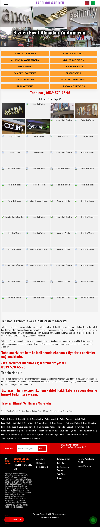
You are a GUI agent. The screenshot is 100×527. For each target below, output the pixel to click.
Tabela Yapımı (29, 423)
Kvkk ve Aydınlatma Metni (86, 460)
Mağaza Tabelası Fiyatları (10, 434)
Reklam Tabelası (43, 423)
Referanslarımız (63, 459)
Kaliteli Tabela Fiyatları (9, 431)
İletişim (60, 478)
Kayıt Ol (41, 448)
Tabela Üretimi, (32, 411)
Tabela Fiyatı (68, 411)
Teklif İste (61, 474)
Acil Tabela (17, 423)
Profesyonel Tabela (73, 423)
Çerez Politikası (84, 466)
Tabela (3, 419)
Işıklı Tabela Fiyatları (28, 431)
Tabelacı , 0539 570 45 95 (50, 92)
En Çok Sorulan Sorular (63, 468)
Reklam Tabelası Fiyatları (48, 431)
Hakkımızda (40, 463)
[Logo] (50, 3)
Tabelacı (12, 419)
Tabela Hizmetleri (89, 423)
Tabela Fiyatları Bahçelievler (77, 434)
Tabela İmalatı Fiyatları (86, 431)
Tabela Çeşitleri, (19, 411)
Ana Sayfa (40, 459)
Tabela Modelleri (51, 419)
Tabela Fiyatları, (7, 411)
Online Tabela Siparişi (47, 427)
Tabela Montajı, (43, 411)
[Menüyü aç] (6, 2)
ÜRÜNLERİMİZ (42, 467)
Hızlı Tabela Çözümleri (66, 427)
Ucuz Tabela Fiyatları (68, 431)
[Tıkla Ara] (7, 520)
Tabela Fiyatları (23, 419)
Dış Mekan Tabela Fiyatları (33, 434)
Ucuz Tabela (6, 423)
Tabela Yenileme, (56, 411)
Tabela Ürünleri (57, 423)
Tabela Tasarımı (66, 419)
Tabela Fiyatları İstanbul (10, 438)
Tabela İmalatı (37, 419)
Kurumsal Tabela (83, 427)
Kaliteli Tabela (80, 419)
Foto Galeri (61, 463)
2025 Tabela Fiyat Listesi (54, 434)
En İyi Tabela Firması (8, 427)
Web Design (50, 517)
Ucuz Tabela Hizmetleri (27, 427)
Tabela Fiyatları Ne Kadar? (31, 438)
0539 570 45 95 (87, 3)
